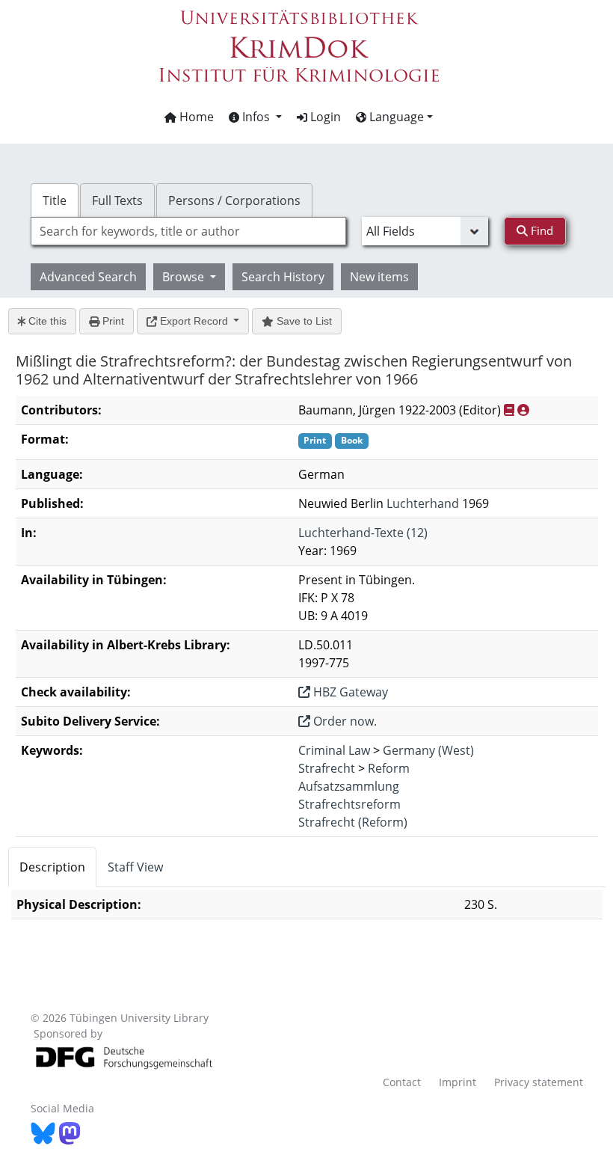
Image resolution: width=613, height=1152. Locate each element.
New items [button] (379, 277)
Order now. (343, 721)
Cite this (46, 321)
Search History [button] (282, 277)
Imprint (457, 1082)
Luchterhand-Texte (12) (363, 532)
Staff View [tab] (135, 867)
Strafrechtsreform (349, 804)
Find (540, 230)
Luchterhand (422, 503)
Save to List (303, 321)
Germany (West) (428, 750)
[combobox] (188, 231)
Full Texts (117, 200)
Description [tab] (52, 867)
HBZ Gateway (349, 692)
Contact (402, 1082)
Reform (389, 768)
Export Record (194, 321)
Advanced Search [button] (88, 277)
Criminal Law (334, 750)
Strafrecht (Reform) (352, 822)
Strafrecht (326, 768)
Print (111, 321)
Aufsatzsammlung (348, 786)
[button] (255, 116)
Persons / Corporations (234, 200)
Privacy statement (538, 1082)
